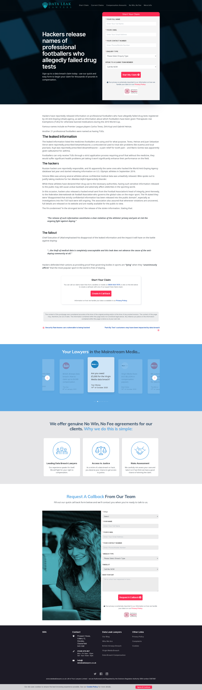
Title (105, 512)
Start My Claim (130, 75)
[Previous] (47, 377)
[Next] (154, 377)
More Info (148, 5)
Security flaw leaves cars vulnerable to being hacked (67, 328)
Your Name (107, 521)
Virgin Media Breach (110, 651)
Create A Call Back (101, 293)
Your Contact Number (116, 41)
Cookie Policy (92, 687)
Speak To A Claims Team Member (119, 62)
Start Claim (84, 5)
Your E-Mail (112, 30)
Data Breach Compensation (114, 655)
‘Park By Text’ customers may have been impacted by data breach (132, 328)
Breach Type (108, 554)
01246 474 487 (83, 651)
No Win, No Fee (135, 5)
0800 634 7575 (114, 285)
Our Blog (106, 637)
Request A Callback (129, 597)
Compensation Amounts (116, 5)
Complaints (137, 641)
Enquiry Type (112, 51)
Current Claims (97, 5)
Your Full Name (113, 19)
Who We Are (107, 641)
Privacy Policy (140, 84)
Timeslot (106, 565)
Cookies (135, 646)
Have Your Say (108, 575)
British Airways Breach (111, 646)
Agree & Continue (143, 687)
